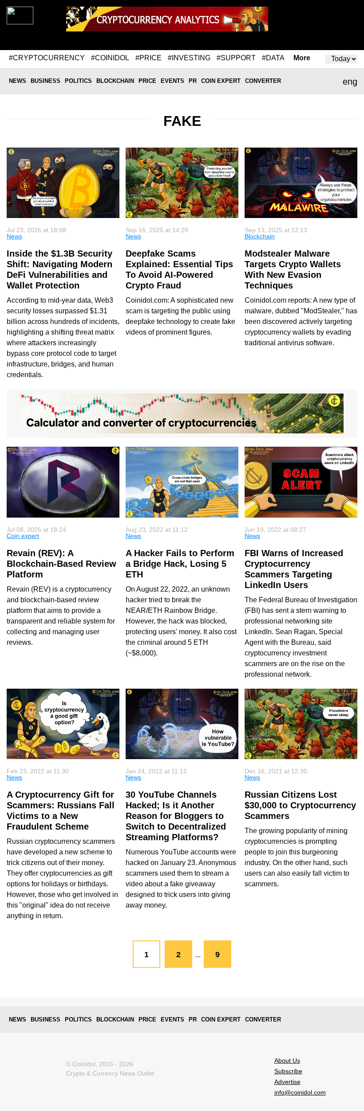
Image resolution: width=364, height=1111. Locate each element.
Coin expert (221, 81)
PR (193, 81)
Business (45, 81)
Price (147, 81)
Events (172, 81)
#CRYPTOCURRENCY (47, 58)
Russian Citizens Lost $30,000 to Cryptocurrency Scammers (300, 805)
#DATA (273, 58)
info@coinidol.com (300, 1092)
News (17, 81)
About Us (287, 1060)
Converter (263, 81)
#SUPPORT (236, 58)
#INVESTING (189, 58)
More (301, 58)
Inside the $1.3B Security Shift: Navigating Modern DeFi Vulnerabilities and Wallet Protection (59, 269)
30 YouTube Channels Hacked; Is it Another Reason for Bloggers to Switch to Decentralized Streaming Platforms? (176, 816)
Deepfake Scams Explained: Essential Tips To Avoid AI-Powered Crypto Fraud (179, 269)
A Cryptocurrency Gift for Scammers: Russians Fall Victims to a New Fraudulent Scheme (61, 810)
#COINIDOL (110, 58)
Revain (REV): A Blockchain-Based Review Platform (61, 563)
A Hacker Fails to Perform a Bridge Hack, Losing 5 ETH (180, 563)
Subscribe (288, 1071)
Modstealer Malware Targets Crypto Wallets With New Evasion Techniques (293, 269)
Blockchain (115, 81)
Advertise (287, 1081)
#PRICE (148, 58)
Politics (78, 81)
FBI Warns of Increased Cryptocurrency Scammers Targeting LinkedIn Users (294, 569)
